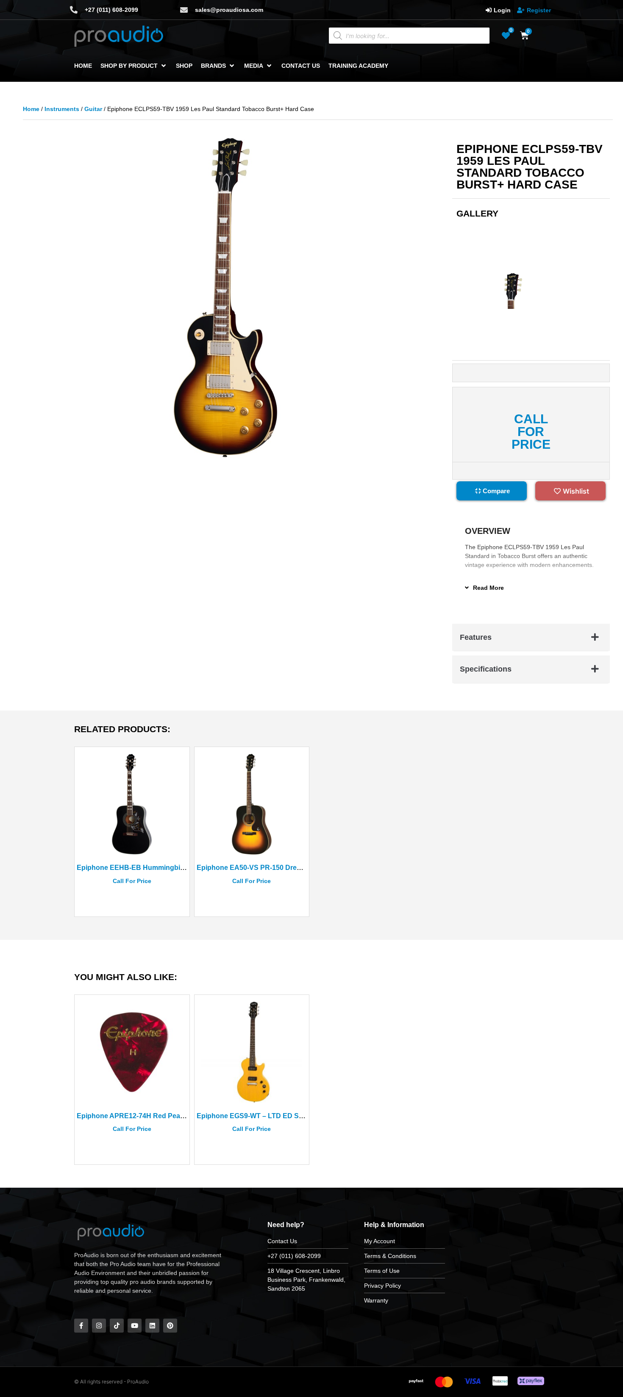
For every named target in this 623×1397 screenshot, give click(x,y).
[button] (134, 66)
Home (31, 109)
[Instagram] (99, 1326)
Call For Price (531, 421)
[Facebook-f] (81, 1326)
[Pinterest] (170, 1326)
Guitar (93, 109)
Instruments (61, 109)
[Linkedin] (152, 1326)
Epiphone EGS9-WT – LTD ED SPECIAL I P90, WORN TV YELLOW (302, 1115)
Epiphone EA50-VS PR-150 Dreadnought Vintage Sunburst (291, 867)
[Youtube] (135, 1326)
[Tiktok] (117, 1326)
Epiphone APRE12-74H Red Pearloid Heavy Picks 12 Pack (170, 1115)
